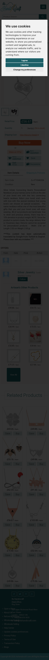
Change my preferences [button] (24, 69)
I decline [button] (24, 65)
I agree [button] (24, 60)
